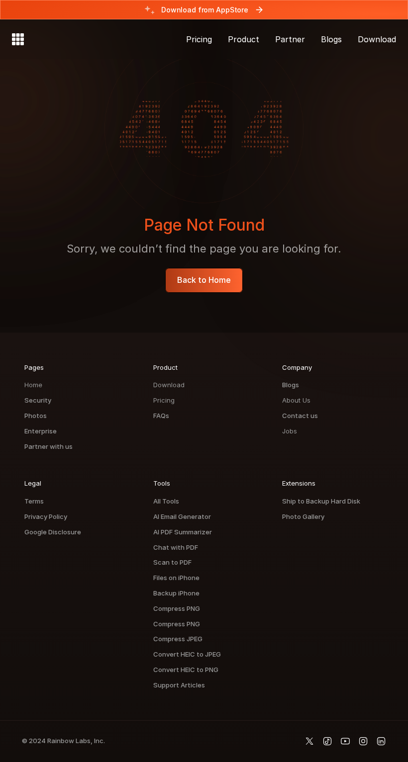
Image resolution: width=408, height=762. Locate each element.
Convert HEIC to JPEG (187, 654)
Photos (35, 416)
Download (169, 385)
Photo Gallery (303, 516)
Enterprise (40, 431)
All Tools (166, 501)
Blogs (290, 385)
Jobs (289, 431)
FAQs (161, 416)
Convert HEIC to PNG (185, 670)
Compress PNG (176, 608)
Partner (290, 39)
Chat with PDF (175, 547)
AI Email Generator (182, 516)
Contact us (300, 416)
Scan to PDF (172, 562)
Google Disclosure (52, 532)
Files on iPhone (176, 578)
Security (37, 400)
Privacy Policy (45, 516)
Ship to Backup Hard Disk (321, 501)
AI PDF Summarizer (182, 532)
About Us (296, 400)
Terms (34, 501)
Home (33, 385)
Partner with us (48, 446)
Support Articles (179, 685)
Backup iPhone (176, 593)
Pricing (164, 400)
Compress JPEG (178, 639)
